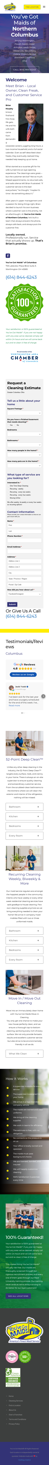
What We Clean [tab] (18, 1053)
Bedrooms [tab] (15, 826)
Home (11, 1396)
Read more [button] (14, 705)
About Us (12, 1410)
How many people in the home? (24, 450)
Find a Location (15, 1405)
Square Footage (19, 409)
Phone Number (19, 536)
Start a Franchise (15, 1415)
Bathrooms (17, 440)
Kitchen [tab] (13, 816)
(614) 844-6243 (21, 277)
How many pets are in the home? (24, 461)
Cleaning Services (16, 1401)
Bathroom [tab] (14, 806)
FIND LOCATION (32, 7)
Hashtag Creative (24, 1460)
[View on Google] (11, 687)
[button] (6, 696)
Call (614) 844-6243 (24, 69)
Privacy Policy (14, 1424)
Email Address (18, 547)
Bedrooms (12, 430)
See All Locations (18, 1296)
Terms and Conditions (17, 1419)
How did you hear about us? (24, 590)
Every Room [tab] (16, 835)
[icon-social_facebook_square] (8, 256)
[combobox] (24, 413)
